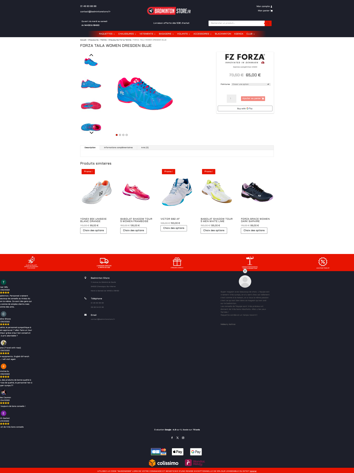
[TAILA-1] (145, 93)
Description (90, 148)
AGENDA (238, 34)
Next (91, 132)
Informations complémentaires (118, 148)
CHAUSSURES (126, 34)
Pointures (225, 84)
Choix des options (93, 230)
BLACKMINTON (223, 34)
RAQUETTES (105, 34)
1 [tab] (117, 135)
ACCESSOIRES (201, 34)
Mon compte (263, 6)
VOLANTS (182, 34)
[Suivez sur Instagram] (183, 438)
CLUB (249, 34)
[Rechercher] (268, 23)
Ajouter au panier (251, 98)
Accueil (83, 40)
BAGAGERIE (165, 34)
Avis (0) (145, 148)
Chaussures (93, 40)
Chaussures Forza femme (120, 40)
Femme (104, 40)
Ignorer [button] (253, 471)
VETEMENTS (146, 34)
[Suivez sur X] (177, 438)
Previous (91, 55)
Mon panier (264, 11)
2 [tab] (120, 135)
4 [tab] (126, 135)
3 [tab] (123, 135)
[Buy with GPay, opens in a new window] (245, 108)
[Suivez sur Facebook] (172, 438)
